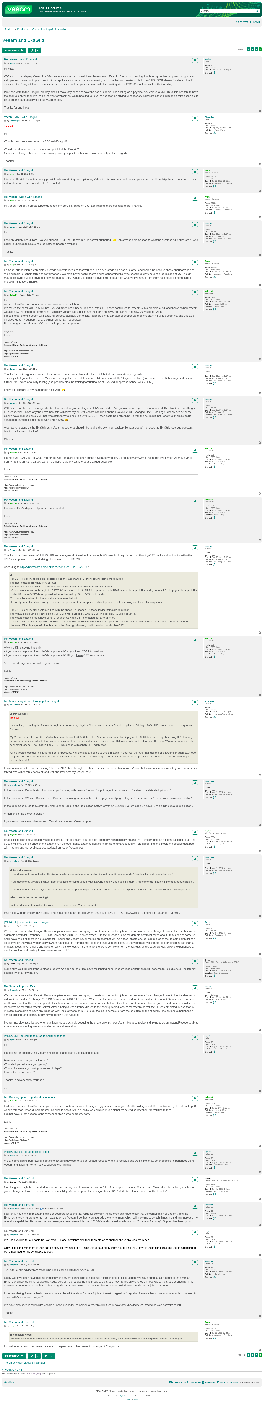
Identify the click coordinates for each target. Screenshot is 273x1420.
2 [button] (256, 49)
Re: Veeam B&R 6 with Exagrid (23, 196)
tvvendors (209, 701)
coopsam (209, 1231)
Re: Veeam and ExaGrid (19, 1178)
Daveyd (208, 986)
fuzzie (207, 922)
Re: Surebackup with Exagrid (21, 986)
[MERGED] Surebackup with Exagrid (26, 922)
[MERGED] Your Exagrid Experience (26, 1151)
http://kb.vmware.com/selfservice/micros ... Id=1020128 (53, 567)
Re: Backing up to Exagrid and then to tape (30, 1097)
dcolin (208, 59)
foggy (207, 170)
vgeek (208, 1036)
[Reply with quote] (195, 60)
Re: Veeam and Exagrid (20, 59)
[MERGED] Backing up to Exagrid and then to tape (34, 1035)
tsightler (208, 831)
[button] (248, 49)
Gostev (208, 960)
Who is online (12, 1369)
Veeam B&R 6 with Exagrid (20, 117)
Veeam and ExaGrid (23, 40)
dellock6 (209, 291)
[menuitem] (255, 22)
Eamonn (208, 223)
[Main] (21, 8)
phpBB (122, 1396)
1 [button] (252, 49)
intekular (209, 1205)
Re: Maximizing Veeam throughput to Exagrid (31, 701)
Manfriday (209, 117)
